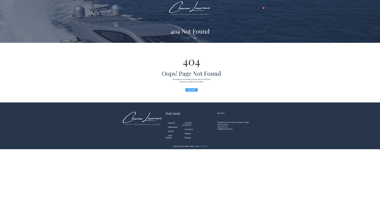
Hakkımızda (173, 127)
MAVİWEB (204, 146)
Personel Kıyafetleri (187, 124)
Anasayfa (171, 123)
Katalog (188, 133)
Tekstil (170, 131)
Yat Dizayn (189, 129)
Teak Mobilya (169, 136)
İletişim (188, 138)
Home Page (191, 90)
